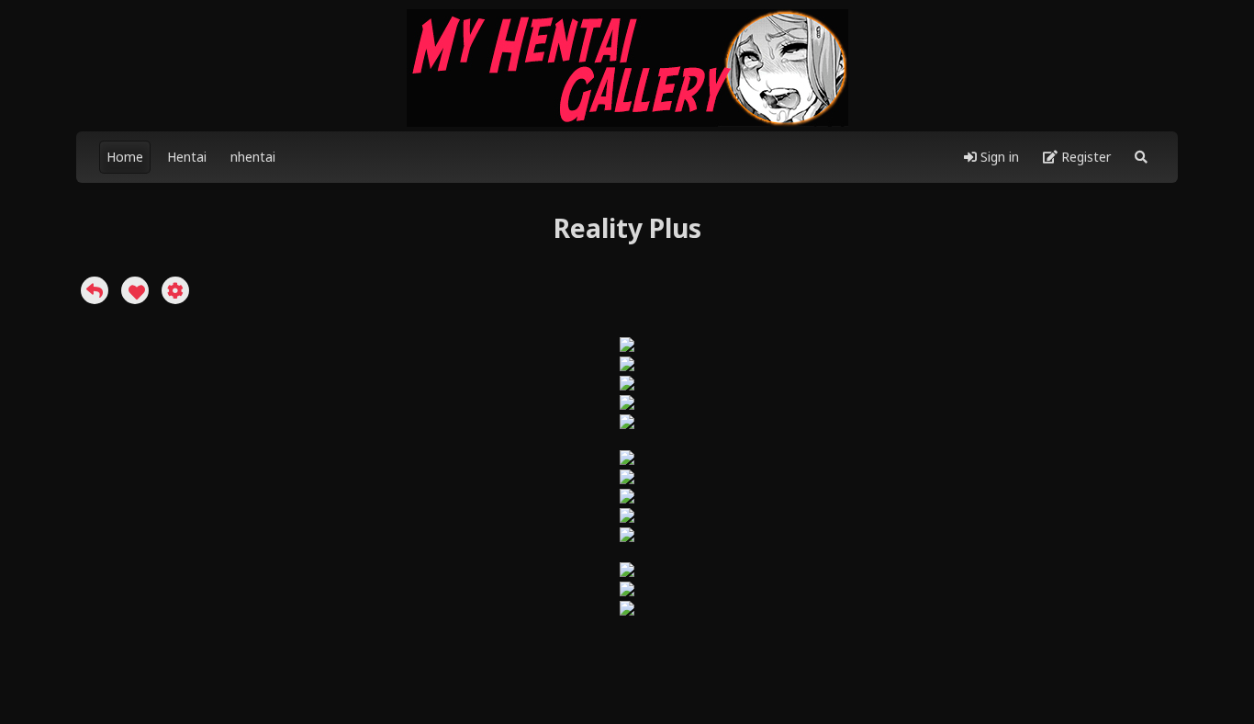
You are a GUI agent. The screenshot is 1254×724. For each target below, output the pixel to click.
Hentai (187, 156)
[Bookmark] (135, 290)
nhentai (252, 156)
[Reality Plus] (94, 290)
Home (124, 156)
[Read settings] (175, 290)
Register (1084, 156)
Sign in (998, 156)
